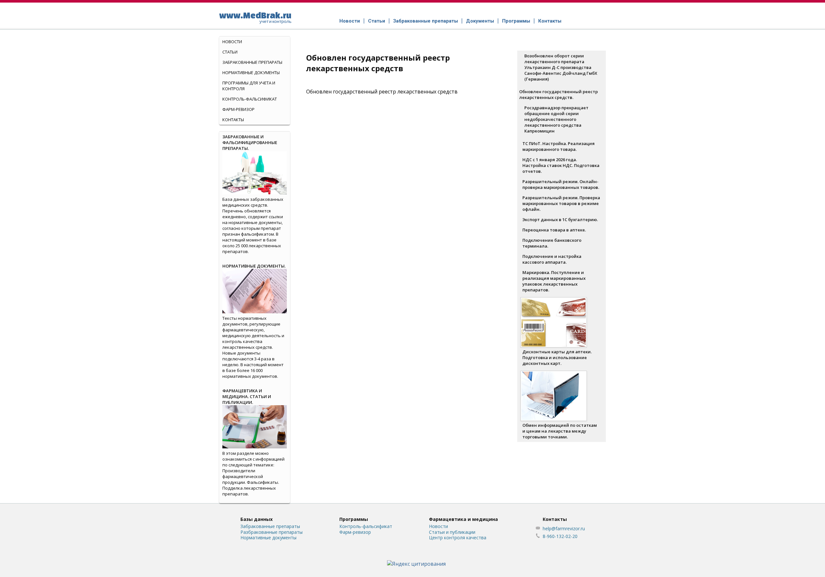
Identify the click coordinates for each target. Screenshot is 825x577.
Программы (516, 21)
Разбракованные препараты (271, 532)
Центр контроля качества (457, 537)
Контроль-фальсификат (365, 526)
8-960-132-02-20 (560, 536)
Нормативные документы (251, 72)
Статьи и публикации (452, 532)
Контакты (549, 21)
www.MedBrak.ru (255, 17)
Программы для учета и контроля (248, 86)
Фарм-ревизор (238, 109)
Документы (480, 21)
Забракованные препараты (425, 21)
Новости (349, 21)
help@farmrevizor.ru (564, 528)
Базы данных (256, 519)
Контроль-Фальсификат (249, 99)
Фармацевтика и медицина (463, 519)
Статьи (376, 21)
